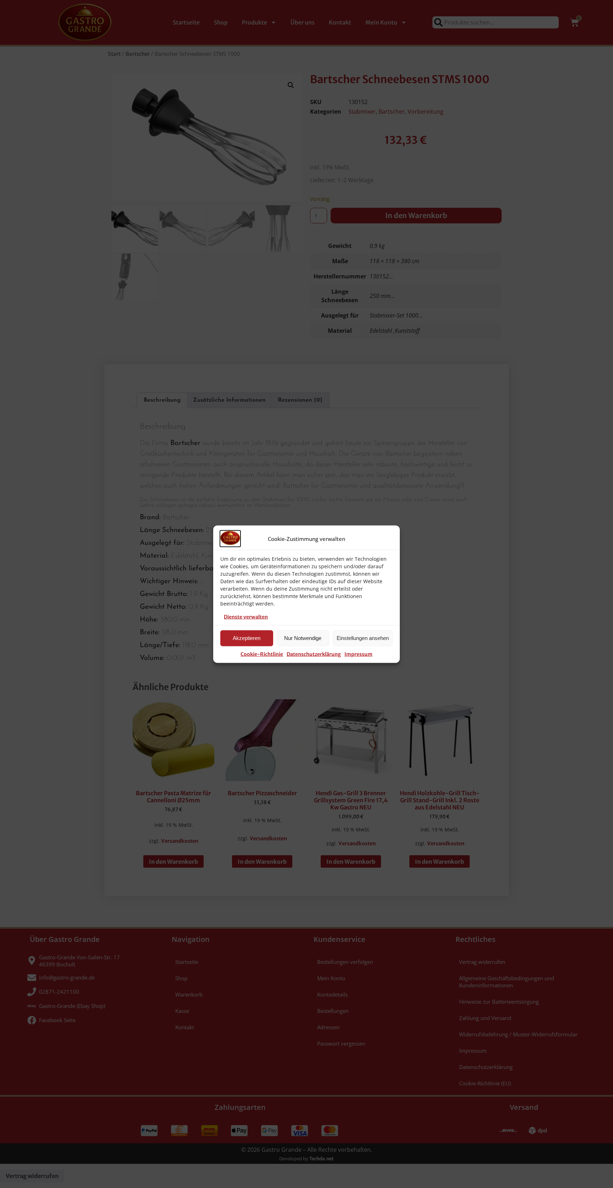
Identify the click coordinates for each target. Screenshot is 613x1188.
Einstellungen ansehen (363, 638)
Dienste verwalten (246, 616)
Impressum (358, 654)
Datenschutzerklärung (314, 654)
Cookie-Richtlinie (262, 654)
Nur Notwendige (302, 638)
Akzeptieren (246, 638)
